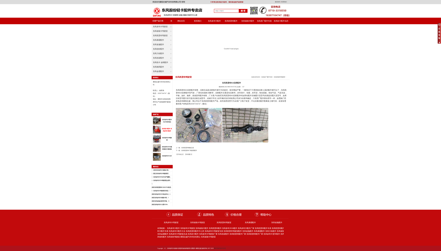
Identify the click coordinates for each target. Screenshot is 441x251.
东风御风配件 (158, 67)
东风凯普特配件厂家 (237, 234)
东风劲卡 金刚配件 (160, 62)
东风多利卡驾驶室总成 (178, 234)
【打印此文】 (180, 154)
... (161, 170)
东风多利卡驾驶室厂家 (208, 234)
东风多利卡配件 (214, 21)
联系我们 (284, 2)
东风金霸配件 (158, 71)
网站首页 (181, 21)
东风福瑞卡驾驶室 (160, 31)
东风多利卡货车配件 (271, 234)
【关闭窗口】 (188, 154)
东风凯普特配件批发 (280, 228)
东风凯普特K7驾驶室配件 (189, 150)
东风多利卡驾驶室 (160, 27)
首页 (258, 77)
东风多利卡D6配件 (229, 228)
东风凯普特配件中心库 (195, 231)
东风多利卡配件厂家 (246, 228)
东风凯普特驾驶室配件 (232, 231)
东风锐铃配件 (158, 49)
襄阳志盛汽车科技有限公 (190, 237)
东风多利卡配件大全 (177, 231)
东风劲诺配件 (158, 58)
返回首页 (278, 2)
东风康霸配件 (158, 40)
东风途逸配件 (158, 44)
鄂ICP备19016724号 (220, 248)
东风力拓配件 (158, 53)
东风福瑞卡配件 (247, 21)
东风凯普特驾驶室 (160, 35)
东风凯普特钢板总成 (187, 148)
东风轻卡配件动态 (281, 21)
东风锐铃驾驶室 (173, 237)
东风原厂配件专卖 (264, 21)
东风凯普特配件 (231, 21)
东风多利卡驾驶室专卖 (214, 231)
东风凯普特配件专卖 (263, 228)
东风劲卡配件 (193, 234)
